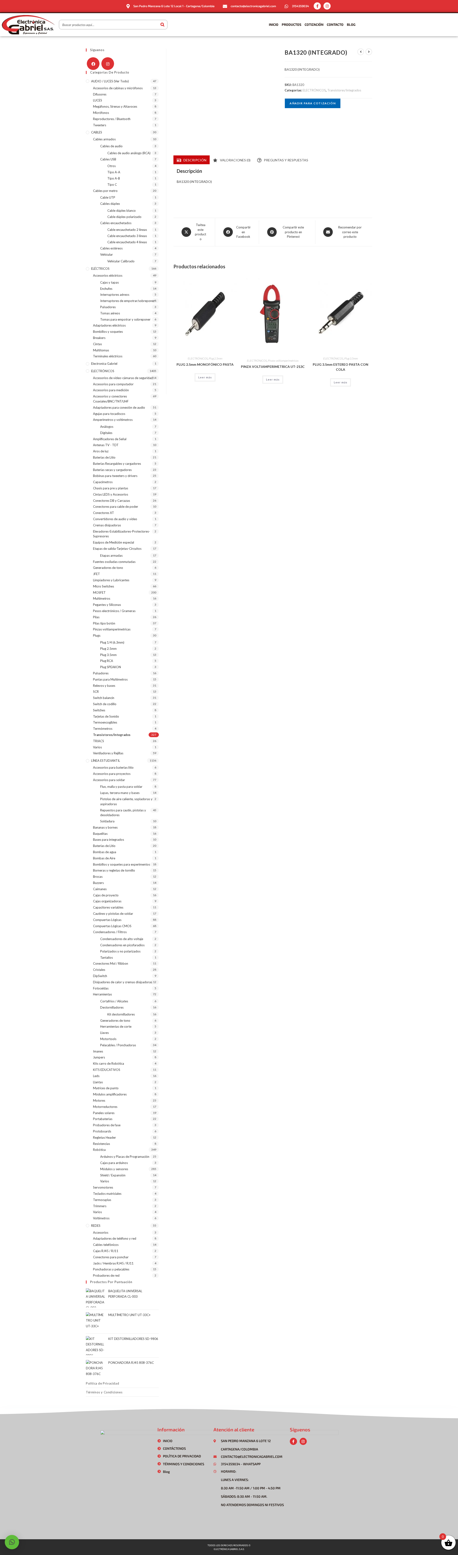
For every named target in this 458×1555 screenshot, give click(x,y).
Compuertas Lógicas (107, 920)
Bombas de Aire (104, 858)
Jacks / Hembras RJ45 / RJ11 (113, 1263)
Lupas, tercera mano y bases (120, 793)
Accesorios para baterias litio (113, 767)
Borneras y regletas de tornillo (114, 870)
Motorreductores (105, 1107)
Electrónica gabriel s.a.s (229, 1549)
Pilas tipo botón (104, 623)
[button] (12, 1542)
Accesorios (100, 1232)
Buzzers (98, 883)
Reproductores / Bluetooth (111, 119)
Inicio (273, 24)
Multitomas (101, 350)
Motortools (108, 1039)
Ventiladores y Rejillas (108, 753)
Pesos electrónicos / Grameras (114, 611)
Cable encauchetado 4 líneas (127, 242)
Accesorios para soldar (109, 780)
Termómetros (102, 728)
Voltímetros (101, 1218)
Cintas (97, 344)
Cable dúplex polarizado (124, 217)
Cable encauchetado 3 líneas (127, 236)
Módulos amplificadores (110, 1094)
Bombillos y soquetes (108, 331)
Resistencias (101, 1144)
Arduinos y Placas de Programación (124, 1156)
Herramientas (102, 994)
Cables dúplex (110, 204)
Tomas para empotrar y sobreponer (125, 319)
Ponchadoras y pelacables (111, 1269)
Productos (291, 24)
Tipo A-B (113, 178)
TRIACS (98, 741)
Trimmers (99, 1206)
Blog (351, 24)
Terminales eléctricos (107, 356)
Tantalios (106, 957)
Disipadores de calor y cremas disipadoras (122, 982)
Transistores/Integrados (344, 90)
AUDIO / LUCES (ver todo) (110, 81)
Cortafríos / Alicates (114, 1001)
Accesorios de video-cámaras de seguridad (123, 378)
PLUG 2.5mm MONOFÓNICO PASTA (205, 364)
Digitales (106, 433)
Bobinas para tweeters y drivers (115, 476)
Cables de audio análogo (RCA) (129, 153)
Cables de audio (111, 146)
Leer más (205, 377)
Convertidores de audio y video (115, 519)
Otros (111, 166)
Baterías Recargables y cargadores (117, 463)
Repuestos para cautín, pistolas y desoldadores (123, 812)
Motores (99, 1100)
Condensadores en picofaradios (122, 945)
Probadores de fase (106, 1125)
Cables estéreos (111, 248)
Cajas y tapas (109, 282)
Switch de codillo (104, 704)
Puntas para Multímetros (110, 679)
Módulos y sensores (114, 1169)
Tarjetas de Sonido (106, 716)
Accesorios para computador (113, 384)
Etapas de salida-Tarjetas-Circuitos (117, 548)
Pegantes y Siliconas (107, 605)
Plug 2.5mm (215, 358)
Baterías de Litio (104, 457)
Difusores (99, 94)
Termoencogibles (105, 722)
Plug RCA (106, 661)
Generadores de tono (108, 568)
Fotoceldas (101, 988)
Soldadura (107, 821)
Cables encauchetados (115, 223)
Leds (96, 1076)
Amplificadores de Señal (109, 439)
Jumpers (99, 1057)
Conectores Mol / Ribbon (110, 963)
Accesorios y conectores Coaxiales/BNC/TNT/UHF (111, 398)
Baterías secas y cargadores (112, 470)
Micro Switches (103, 586)
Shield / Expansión (112, 1175)
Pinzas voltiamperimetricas (283, 360)
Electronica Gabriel (104, 363)
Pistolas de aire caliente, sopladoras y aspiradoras (126, 801)
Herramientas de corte (115, 1026)
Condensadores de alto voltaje (121, 939)
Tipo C (112, 184)
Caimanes (100, 889)
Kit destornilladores (121, 1014)
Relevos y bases (104, 686)
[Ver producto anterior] (360, 51)
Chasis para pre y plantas (110, 488)
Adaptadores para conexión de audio (119, 407)
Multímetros (101, 598)
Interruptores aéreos (114, 294)
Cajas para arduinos (114, 1163)
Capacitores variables (108, 907)
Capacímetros (103, 482)
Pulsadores (108, 307)
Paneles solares (103, 1113)
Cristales (99, 970)
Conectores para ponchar (111, 1257)
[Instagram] (327, 6)
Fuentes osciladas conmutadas (114, 562)
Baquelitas (100, 834)
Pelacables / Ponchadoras (118, 1045)
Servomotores (103, 1187)
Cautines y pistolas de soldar (113, 913)
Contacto (335, 24)
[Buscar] (162, 24)
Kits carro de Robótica (108, 1063)
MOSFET (99, 592)
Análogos (106, 426)
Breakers (99, 338)
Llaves (104, 1033)
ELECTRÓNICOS (314, 90)
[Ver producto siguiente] (368, 51)
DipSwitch (100, 976)
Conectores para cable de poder (115, 506)
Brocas (98, 876)
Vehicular (106, 254)
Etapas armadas (111, 555)
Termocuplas (102, 1200)
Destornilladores (112, 1007)
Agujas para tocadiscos (109, 414)
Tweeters (99, 125)
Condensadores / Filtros (110, 932)
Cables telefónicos (106, 1245)
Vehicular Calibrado (121, 261)
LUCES (97, 100)
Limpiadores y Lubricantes (111, 580)
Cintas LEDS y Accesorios (110, 494)
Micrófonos (101, 113)
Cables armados (104, 139)
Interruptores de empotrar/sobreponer (127, 301)
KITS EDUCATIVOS (106, 1070)
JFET (96, 574)
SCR (96, 691)
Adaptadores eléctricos (109, 325)
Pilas (96, 617)
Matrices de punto (106, 1088)
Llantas (98, 1082)
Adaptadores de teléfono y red (114, 1238)
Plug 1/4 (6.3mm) (112, 642)
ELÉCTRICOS (100, 268)
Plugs (96, 635)
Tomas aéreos (110, 313)
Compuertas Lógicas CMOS (112, 926)
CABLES (96, 132)
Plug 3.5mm (351, 358)
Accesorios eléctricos (107, 275)
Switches (99, 710)
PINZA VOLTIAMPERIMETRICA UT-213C (273, 367)
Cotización (314, 24)
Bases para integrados (108, 839)
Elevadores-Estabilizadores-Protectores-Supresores (121, 533)
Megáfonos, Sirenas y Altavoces (115, 106)
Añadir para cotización (312, 103)
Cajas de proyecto (106, 895)
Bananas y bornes (105, 827)
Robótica (99, 1150)
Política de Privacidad (102, 1383)
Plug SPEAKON (110, 667)
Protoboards (102, 1131)
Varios (97, 747)
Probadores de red (106, 1275)
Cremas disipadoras (107, 525)
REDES (95, 1225)
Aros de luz (101, 451)
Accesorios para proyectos (111, 774)
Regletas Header (104, 1137)
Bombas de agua (104, 852)
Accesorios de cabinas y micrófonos (118, 88)
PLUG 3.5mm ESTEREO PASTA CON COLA (340, 366)
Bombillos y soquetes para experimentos (121, 864)
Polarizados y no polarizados (120, 951)
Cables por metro (105, 191)
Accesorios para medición (111, 390)
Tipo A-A (113, 172)
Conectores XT (103, 513)
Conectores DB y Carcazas (111, 500)
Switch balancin (103, 698)
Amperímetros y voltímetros (113, 420)
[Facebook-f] (317, 6)
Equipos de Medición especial (113, 542)
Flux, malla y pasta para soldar (121, 786)
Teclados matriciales (107, 1193)
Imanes (98, 1051)
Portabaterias (102, 1119)
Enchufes (106, 289)
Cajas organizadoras (107, 901)
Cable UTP (107, 197)
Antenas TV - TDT (106, 445)
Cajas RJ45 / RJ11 (105, 1251)
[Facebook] (93, 63)
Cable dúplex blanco (121, 210)
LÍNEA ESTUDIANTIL (105, 760)
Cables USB (108, 159)
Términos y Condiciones (104, 1392)
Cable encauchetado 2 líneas (127, 230)
